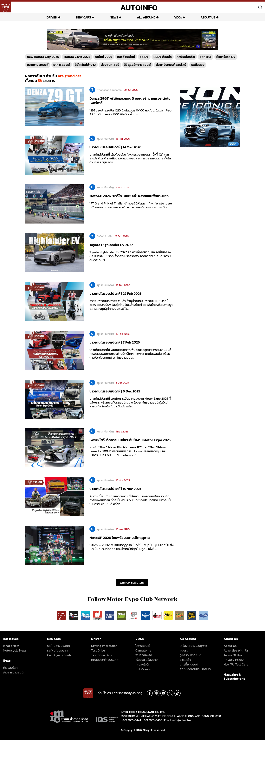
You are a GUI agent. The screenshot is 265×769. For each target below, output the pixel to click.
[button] (131, 48)
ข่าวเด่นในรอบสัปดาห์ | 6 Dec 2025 (114, 391)
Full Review (143, 669)
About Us (230, 645)
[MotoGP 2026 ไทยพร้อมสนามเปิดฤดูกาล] (54, 545)
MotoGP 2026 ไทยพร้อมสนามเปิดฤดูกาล (119, 537)
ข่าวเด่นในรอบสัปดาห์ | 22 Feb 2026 (115, 293)
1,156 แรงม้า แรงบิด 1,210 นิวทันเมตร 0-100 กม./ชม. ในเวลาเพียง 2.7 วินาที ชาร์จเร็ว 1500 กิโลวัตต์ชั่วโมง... (130, 112)
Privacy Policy (234, 659)
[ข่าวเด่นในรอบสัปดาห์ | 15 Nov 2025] (54, 496)
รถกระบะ (205, 56)
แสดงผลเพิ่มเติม (132, 582)
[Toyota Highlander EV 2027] (54, 252)
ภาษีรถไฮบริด (186, 56)
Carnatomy (143, 650)
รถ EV (144, 56)
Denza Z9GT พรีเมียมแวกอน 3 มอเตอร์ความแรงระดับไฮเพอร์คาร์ (130, 100)
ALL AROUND (146, 17)
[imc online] (134, 615)
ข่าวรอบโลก (10, 667)
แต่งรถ (184, 650)
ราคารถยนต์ (61, 64)
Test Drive (98, 650)
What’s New (11, 645)
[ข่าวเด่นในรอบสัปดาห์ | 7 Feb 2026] (54, 350)
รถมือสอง (198, 64)
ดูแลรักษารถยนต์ (190, 655)
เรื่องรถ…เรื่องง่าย (146, 659)
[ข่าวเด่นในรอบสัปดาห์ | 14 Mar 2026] (54, 154)
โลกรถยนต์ (142, 645)
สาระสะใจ (185, 659)
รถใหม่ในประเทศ (57, 650)
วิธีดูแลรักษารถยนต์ (137, 64)
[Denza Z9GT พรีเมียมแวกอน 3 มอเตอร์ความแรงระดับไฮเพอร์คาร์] (54, 106)
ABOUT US (208, 17)
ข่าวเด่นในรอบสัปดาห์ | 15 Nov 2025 (115, 488)
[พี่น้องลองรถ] (157, 615)
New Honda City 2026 (43, 56)
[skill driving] (192, 615)
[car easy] (168, 615)
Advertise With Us (236, 650)
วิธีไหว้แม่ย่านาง (85, 64)
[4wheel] (122, 615)
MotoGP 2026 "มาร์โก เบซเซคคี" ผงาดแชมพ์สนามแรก (129, 195)
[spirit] (180, 615)
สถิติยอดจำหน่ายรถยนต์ (195, 669)
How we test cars (236, 664)
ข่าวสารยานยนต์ (13, 672)
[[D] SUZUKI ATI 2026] (210, 116)
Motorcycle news (14, 650)
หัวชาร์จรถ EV (226, 56)
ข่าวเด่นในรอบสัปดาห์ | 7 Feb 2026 (114, 342)
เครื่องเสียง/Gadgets (193, 645)
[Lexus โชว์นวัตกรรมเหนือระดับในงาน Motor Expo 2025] (54, 447)
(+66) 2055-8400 (152, 720)
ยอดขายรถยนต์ (38, 64)
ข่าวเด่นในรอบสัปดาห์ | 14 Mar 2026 (115, 147)
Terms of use (233, 655)
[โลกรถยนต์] (145, 615)
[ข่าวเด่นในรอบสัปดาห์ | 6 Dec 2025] (54, 398)
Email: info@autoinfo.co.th (180, 720)
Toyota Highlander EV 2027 (111, 244)
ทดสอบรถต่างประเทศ (105, 659)
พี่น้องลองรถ (143, 655)
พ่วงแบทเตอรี (110, 64)
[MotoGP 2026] (54, 203)
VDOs (178, 17)
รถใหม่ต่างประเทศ (58, 645)
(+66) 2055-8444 (131, 720)
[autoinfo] (5, 7)
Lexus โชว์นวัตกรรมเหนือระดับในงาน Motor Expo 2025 (130, 440)
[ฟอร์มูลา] (98, 615)
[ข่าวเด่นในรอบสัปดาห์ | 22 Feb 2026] (54, 301)
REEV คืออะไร (162, 56)
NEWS (114, 17)
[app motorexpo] (74, 615)
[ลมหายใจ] (203, 615)
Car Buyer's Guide (59, 655)
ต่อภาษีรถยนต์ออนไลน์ (171, 64)
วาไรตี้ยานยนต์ (189, 664)
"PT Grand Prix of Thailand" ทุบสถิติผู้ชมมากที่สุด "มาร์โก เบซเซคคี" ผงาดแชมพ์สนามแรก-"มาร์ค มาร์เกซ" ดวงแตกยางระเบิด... (130, 205)
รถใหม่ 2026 (103, 56)
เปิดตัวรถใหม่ (126, 56)
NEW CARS (83, 17)
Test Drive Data (101, 655)
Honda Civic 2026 (77, 56)
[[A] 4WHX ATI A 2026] (132, 39)
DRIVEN (52, 17)
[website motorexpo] (86, 615)
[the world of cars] (110, 615)
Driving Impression (104, 645)
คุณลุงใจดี (142, 664)
